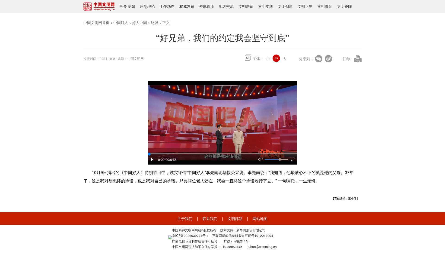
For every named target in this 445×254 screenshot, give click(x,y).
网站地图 (260, 218)
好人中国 (139, 22)
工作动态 (167, 6)
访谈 (154, 22)
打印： (348, 58)
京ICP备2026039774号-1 (190, 235)
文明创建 (285, 6)
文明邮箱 (235, 218)
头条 (123, 6)
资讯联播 (206, 6)
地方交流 (226, 6)
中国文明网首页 (96, 22)
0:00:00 (163, 160)
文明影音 (324, 6)
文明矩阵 (344, 6)
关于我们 (185, 218)
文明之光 (305, 6)
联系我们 (210, 218)
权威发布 (186, 6)
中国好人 (120, 22)
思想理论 (147, 6)
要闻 (131, 6)
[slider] (280, 159)
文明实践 (265, 6)
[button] (152, 159)
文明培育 (245, 6)
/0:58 (173, 160)
